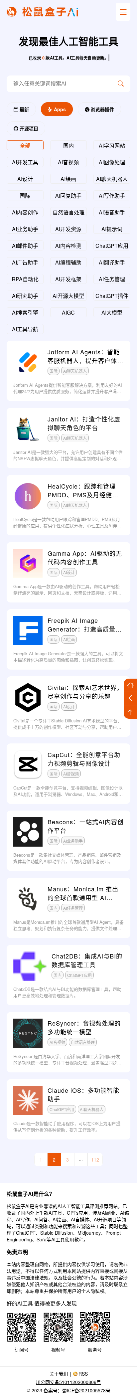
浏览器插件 (101, 109)
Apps (59, 109)
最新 (23, 109)
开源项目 (28, 128)
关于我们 (59, 1373)
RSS (83, 1373)
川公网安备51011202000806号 (68, 1382)
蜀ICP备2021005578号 (86, 1390)
